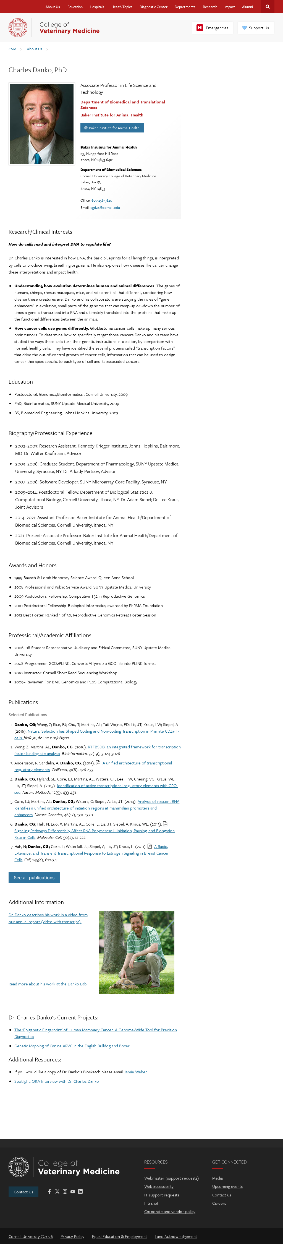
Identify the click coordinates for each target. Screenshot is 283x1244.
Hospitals (97, 6)
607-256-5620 (101, 200)
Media (217, 1178)
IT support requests (161, 1195)
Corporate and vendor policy (169, 1211)
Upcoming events (227, 1186)
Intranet (151, 1203)
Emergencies (217, 28)
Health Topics (121, 6)
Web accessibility (159, 1186)
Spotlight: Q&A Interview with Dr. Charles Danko (56, 1081)
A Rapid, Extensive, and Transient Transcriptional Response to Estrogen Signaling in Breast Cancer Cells (91, 853)
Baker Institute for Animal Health (114, 128)
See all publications (34, 877)
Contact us (221, 1195)
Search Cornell (267, 6)
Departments (185, 6)
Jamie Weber (135, 1072)
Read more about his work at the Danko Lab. (48, 984)
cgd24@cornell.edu (105, 207)
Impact (229, 6)
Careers (219, 1203)
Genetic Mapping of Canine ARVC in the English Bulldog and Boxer (72, 1046)
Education (75, 6)
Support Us (259, 28)
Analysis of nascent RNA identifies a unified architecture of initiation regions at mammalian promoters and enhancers (96, 808)
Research (210, 6)
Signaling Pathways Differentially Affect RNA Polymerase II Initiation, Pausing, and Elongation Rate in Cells (94, 833)
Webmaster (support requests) (171, 1178)
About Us (53, 6)
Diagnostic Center (153, 6)
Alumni (247, 6)
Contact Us (23, 1192)
